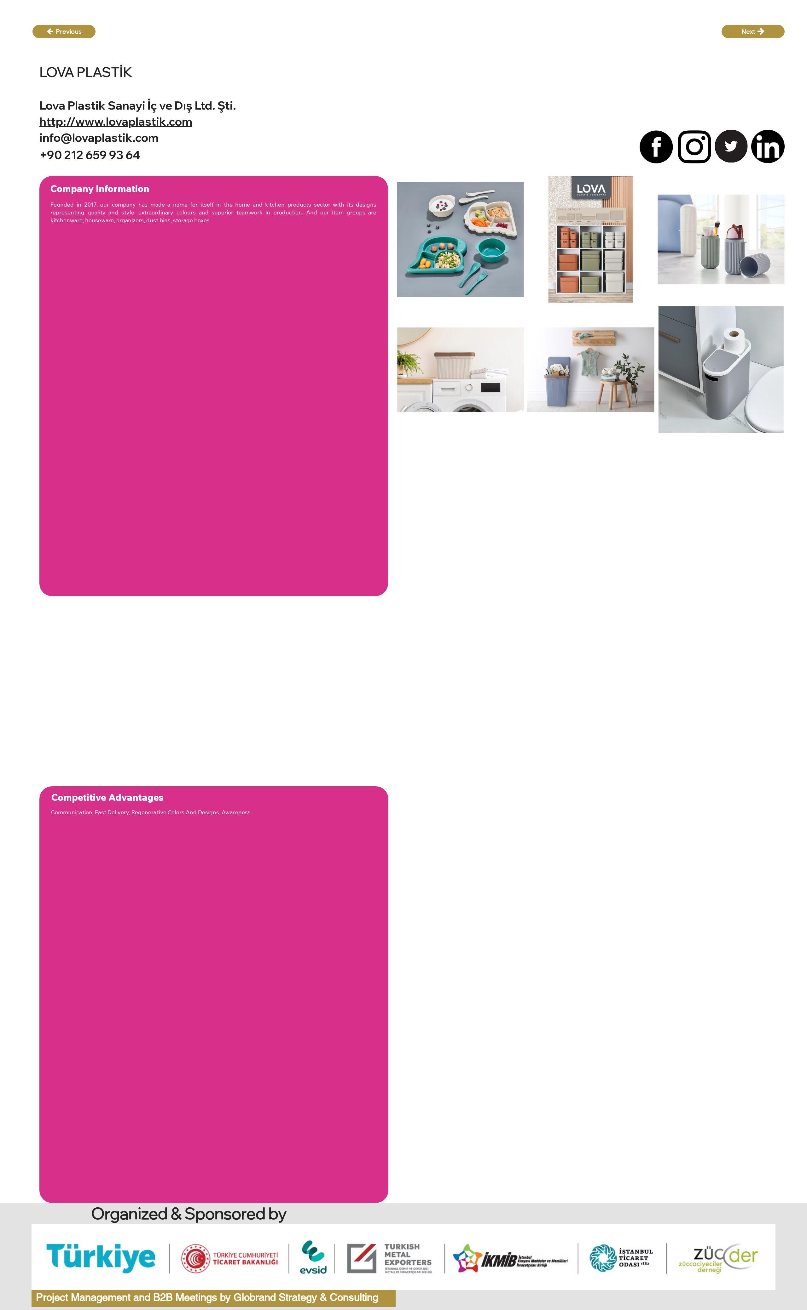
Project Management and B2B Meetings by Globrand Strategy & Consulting (207, 1297)
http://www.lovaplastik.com (115, 121)
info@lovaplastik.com (99, 137)
